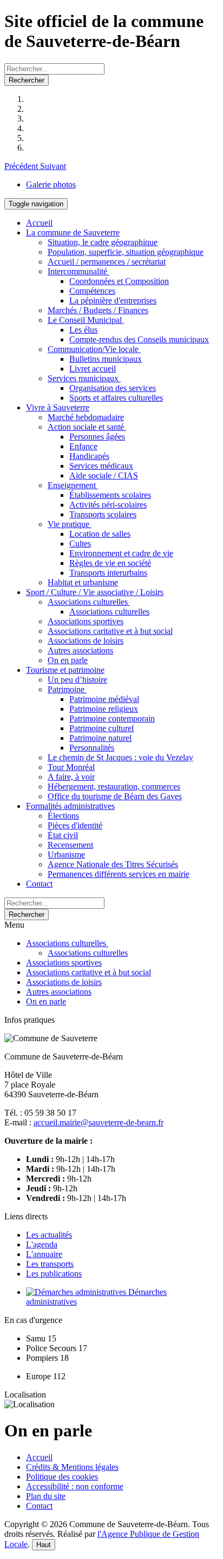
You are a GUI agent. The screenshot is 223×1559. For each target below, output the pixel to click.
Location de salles (99, 533)
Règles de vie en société (110, 563)
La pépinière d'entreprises (112, 300)
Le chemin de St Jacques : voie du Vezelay (120, 757)
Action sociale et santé (87, 426)
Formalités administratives (70, 806)
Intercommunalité (78, 271)
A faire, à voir (71, 776)
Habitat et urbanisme (83, 582)
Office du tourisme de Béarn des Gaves (115, 796)
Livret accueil (92, 368)
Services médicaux (101, 465)
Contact (39, 883)
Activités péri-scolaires (108, 504)
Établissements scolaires (110, 495)
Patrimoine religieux (103, 708)
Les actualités (49, 1234)
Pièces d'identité (75, 825)
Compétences (92, 290)
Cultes (80, 543)
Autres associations (80, 650)
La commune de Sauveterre (73, 232)
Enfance (83, 446)
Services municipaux (84, 378)
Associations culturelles (89, 601)
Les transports (50, 1263)
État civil (63, 835)
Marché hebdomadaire (86, 417)
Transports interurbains (108, 572)
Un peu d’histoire (77, 679)
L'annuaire (44, 1254)
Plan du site (45, 1496)
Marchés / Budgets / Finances (98, 310)
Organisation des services (112, 388)
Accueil (39, 222)
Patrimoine (67, 689)
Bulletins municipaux (105, 358)
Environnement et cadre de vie (121, 553)
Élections (63, 815)
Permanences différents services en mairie (118, 874)
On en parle (68, 660)
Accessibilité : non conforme (74, 1486)
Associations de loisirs (85, 640)
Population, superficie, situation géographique (126, 252)
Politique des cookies (62, 1476)
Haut (43, 1545)
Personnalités (91, 747)
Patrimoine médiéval (104, 699)
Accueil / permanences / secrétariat (107, 261)
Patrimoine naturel (100, 738)
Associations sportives (85, 621)
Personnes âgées (97, 436)
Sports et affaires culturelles (116, 397)
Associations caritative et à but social (110, 631)
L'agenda (41, 1244)
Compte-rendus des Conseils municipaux (139, 339)
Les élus (83, 329)
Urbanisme (66, 854)
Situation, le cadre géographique (103, 242)
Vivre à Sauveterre (57, 407)
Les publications (54, 1273)
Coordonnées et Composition (119, 281)
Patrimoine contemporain (112, 718)
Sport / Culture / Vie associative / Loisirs (94, 592)
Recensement (70, 844)
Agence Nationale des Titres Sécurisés (113, 864)
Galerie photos (51, 184)
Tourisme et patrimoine (65, 669)
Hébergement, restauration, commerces (114, 786)
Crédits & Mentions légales (72, 1467)
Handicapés (89, 456)
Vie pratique (69, 524)
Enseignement (73, 485)
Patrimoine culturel (101, 728)
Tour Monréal (71, 767)
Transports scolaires (102, 514)
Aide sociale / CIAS (103, 475)
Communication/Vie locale (94, 349)
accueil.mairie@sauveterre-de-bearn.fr (98, 1122)
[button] (22, 166)
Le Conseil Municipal (86, 320)
